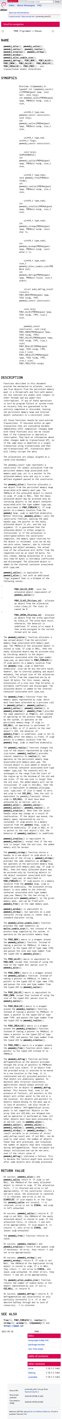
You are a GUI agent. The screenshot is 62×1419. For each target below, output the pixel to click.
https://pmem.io (13, 1326)
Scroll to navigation (13, 24)
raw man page (35, 1348)
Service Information (19, 12)
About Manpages (26, 5)
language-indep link (38, 1340)
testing (31, 1372)
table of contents (38, 1356)
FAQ (39, 5)
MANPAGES (12, 1)
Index (11, 5)
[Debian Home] (3, 6)
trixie (30, 1368)
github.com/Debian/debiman (38, 1412)
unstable (32, 1377)
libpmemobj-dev (28, 16)
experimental (15, 16)
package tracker (36, 1344)
